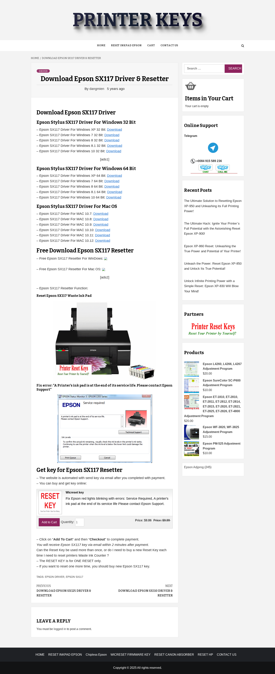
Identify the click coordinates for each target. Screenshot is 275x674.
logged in (60, 629)
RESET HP (205, 654)
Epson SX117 (74, 576)
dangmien (97, 89)
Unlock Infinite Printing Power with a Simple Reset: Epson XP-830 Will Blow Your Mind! (211, 286)
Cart (151, 45)
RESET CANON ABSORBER (174, 654)
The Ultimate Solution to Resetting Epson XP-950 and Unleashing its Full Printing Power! (213, 206)
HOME (40, 654)
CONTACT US (226, 654)
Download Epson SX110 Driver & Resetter (145, 590)
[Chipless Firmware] (213, 329)
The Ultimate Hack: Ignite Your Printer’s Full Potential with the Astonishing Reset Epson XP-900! (212, 228)
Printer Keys (137, 20)
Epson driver (54, 576)
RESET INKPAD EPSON (126, 45)
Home (101, 45)
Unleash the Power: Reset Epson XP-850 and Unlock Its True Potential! (213, 266)
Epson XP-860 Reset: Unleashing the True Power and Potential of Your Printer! (212, 248)
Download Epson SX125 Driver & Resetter (63, 590)
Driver (43, 71)
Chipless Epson (96, 654)
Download (114, 129)
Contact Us (169, 45)
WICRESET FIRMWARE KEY (131, 654)
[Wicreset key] (50, 502)
